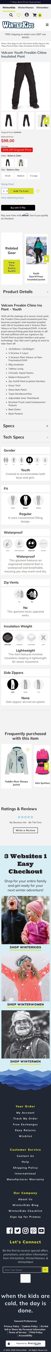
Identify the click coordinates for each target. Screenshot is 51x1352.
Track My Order (25, 1118)
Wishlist (25, 1136)
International (25, 1173)
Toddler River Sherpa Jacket (16, 783)
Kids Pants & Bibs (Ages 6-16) (36, 43)
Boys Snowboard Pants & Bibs (32, 46)
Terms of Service (18, 1332)
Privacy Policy (11, 1326)
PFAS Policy (35, 1332)
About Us (25, 1199)
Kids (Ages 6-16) (15, 43)
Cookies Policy (30, 1326)
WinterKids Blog (25, 1205)
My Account (25, 1112)
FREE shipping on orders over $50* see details (25, 36)
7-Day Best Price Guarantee (25, 2)
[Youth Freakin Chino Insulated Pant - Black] (8, 119)
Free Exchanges (25, 1124)
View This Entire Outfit (12, 266)
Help (25, 1161)
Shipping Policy (25, 1167)
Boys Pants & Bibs (10, 46)
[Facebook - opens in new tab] (10, 1230)
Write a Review (25, 830)
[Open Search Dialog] (11, 15)
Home (3, 43)
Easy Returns (25, 1130)
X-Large (33, 175)
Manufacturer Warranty (25, 1179)
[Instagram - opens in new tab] (25, 1230)
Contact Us (25, 1155)
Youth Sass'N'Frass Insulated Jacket (36, 276)
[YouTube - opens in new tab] (41, 1230)
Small (7, 175)
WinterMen (42, 7)
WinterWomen (26, 7)
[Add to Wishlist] (38, 191)
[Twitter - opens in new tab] (18, 1230)
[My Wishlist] (19, 15)
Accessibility (25, 1335)
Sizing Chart (7, 184)
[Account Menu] (26, 15)
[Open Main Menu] (42, 24)
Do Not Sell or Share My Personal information (26, 1328)
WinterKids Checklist (25, 1210)
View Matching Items (12, 197)
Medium (20, 175)
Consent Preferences (25, 1321)
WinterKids (9, 7)
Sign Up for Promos (25, 1216)
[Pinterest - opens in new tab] (33, 1230)
